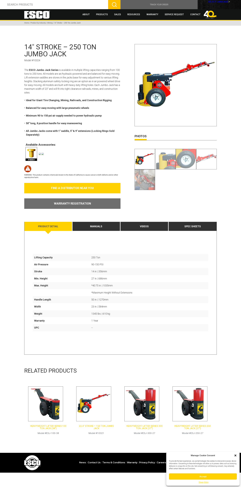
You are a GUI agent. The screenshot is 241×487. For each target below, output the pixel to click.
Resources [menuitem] (133, 14)
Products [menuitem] (102, 14)
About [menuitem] (86, 14)
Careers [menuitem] (161, 462)
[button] (235, 455)
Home (26, 23)
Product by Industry (38, 23)
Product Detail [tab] (48, 226)
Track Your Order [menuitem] (159, 4)
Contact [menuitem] (195, 14)
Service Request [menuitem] (174, 14)
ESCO (32, 462)
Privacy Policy (204, 482)
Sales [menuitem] (117, 14)
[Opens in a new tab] (31, 153)
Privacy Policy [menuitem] (147, 462)
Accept (203, 476)
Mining (50, 23)
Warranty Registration (72, 203)
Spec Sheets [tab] (192, 226)
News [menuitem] (82, 462)
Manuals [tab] (96, 226)
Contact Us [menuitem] (94, 462)
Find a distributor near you (72, 188)
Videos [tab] (144, 226)
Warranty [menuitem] (152, 14)
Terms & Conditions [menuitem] (113, 462)
